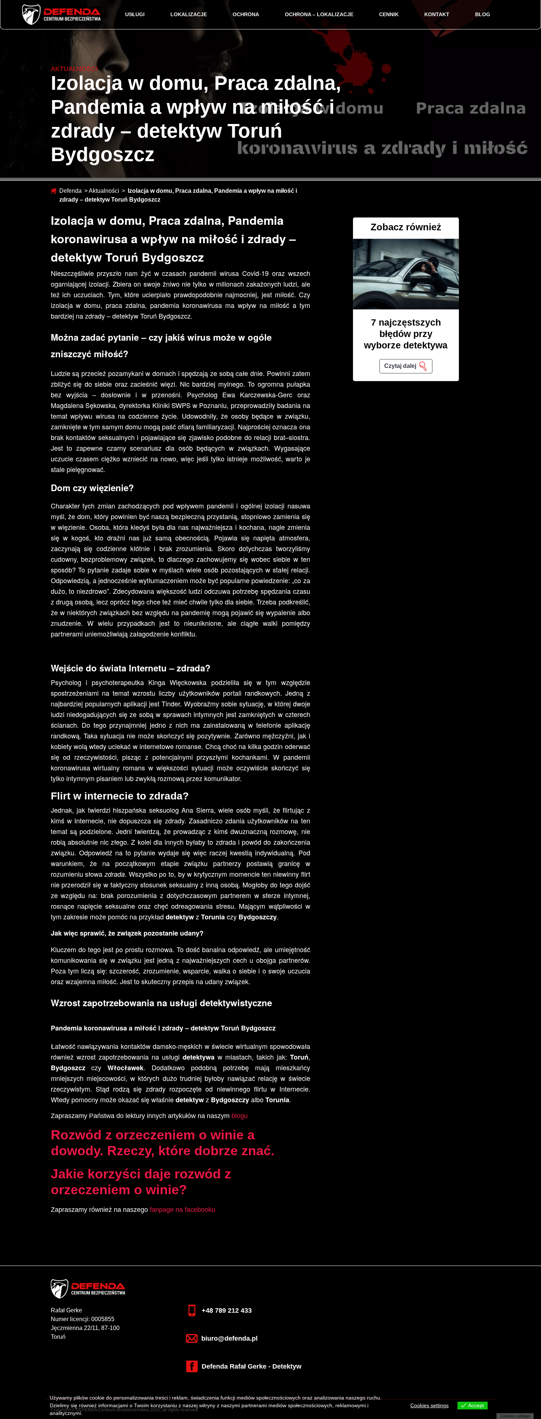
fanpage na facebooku (182, 1209)
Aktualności (104, 191)
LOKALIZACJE (188, 14)
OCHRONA (246, 14)
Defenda (70, 191)
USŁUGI (135, 14)
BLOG (482, 14)
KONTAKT (436, 14)
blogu (239, 1116)
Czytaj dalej (400, 366)
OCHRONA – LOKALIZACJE (319, 14)
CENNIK (389, 14)
